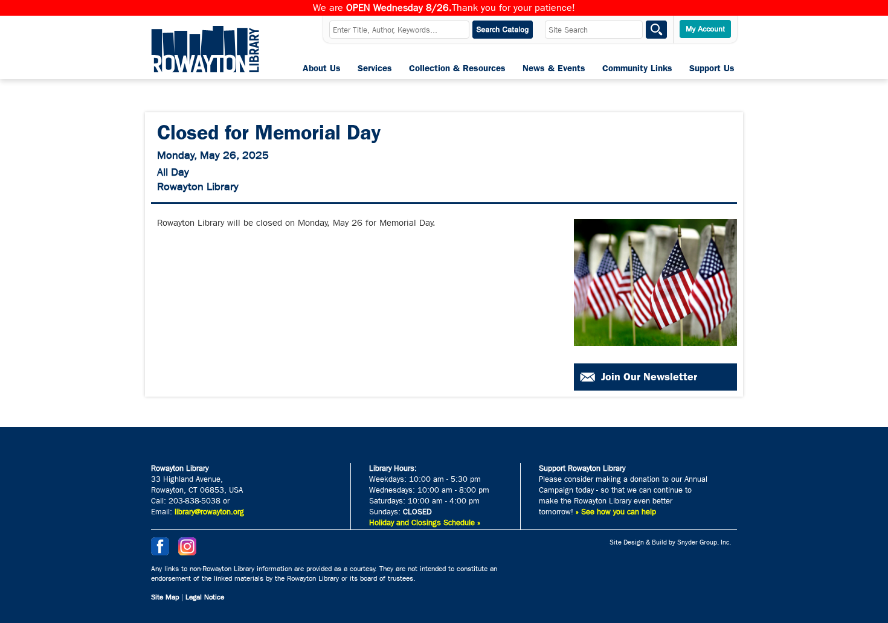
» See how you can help (616, 511)
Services (375, 68)
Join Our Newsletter (649, 376)
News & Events (554, 68)
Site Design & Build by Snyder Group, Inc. (670, 542)
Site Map (165, 597)
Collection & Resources (457, 68)
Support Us (712, 68)
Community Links (637, 68)
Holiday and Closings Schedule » (424, 522)
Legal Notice (204, 597)
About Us (322, 68)
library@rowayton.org (209, 511)
